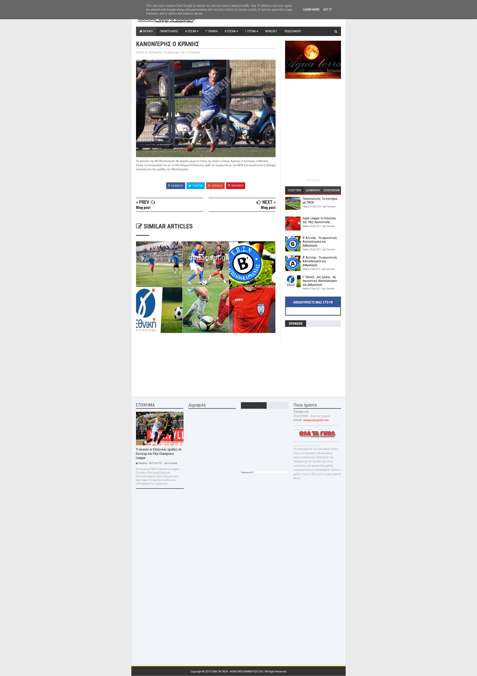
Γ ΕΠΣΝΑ (250, 31)
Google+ (217, 185)
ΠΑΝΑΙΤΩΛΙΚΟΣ (169, 31)
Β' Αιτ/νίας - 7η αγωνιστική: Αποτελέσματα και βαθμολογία (320, 241)
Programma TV (247, 472)
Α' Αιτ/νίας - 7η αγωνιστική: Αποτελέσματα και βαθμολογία (320, 261)
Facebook (177, 185)
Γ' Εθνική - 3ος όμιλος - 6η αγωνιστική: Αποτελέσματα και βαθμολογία (320, 280)
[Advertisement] (164, 365)
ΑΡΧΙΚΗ (147, 31)
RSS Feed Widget (313, 180)
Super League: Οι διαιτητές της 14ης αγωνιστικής (319, 220)
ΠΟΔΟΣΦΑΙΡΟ (292, 31)
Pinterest (237, 185)
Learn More (311, 9)
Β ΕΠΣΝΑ (230, 31)
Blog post (143, 207)
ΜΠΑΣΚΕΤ (271, 31)
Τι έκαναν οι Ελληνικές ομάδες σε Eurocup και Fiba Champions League (158, 453)
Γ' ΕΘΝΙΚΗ (212, 31)
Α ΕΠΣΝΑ (191, 31)
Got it (327, 9)
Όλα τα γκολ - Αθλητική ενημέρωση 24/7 (238, 671)
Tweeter (197, 185)
